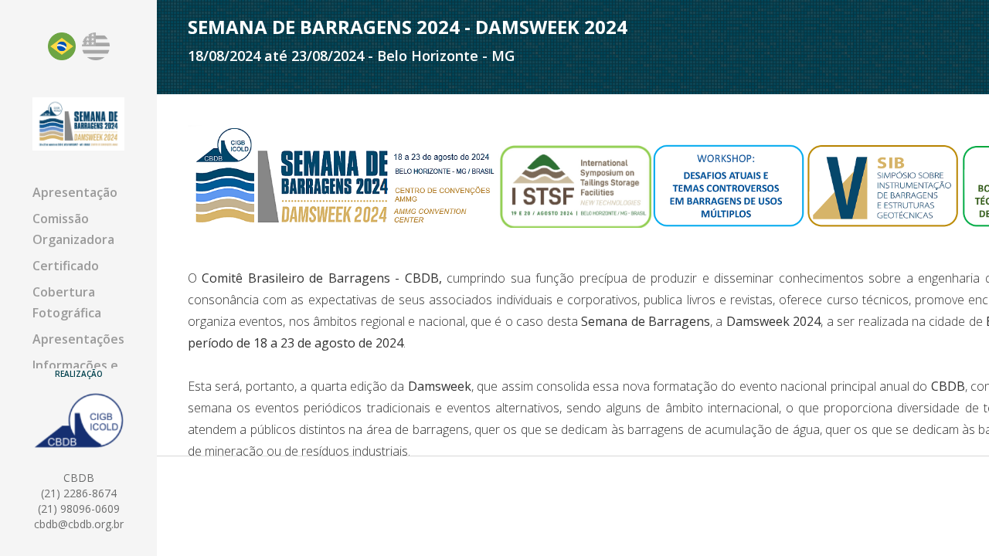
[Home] (78, 123)
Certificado (65, 265)
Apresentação (74, 192)
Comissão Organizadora (73, 229)
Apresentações (78, 339)
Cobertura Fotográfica (66, 302)
